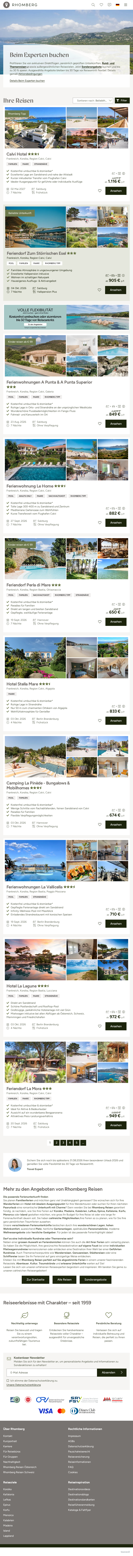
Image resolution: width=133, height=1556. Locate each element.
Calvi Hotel (16, 154)
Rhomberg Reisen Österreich (19, 1467)
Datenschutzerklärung (81, 1446)
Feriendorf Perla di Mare (28, 585)
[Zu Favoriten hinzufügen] (100, 191)
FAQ (70, 1467)
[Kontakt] (109, 5)
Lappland (8, 1535)
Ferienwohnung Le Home (29, 486)
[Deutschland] (118, 5)
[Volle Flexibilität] (66, 317)
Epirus (6, 1504)
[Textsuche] (93, 5)
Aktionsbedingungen (30, 73)
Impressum (74, 1436)
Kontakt (7, 1436)
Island (6, 1530)
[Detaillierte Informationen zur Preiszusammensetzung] (123, 173)
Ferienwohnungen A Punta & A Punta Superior (49, 382)
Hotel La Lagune (21, 986)
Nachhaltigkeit (57, 496)
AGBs (71, 1441)
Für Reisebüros (11, 1451)
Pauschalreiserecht (79, 1451)
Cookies (73, 1472)
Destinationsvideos (79, 1489)
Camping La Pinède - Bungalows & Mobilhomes (38, 785)
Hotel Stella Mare (22, 684)
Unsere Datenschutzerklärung (23, 1384)
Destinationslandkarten (81, 1499)
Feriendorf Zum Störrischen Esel (36, 253)
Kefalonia (8, 1494)
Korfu (6, 1509)
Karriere (7, 1446)
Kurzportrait (10, 1441)
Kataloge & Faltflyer (79, 1509)
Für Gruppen (10, 1456)
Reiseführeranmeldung (81, 1504)
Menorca (8, 1515)
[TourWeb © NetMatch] (125, 1552)
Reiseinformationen (79, 1461)
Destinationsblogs (78, 1494)
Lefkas (7, 1499)
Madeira (7, 1525)
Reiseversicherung (78, 1456)
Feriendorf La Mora (24, 1088)
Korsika (7, 1489)
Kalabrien (8, 1520)
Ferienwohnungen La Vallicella (34, 887)
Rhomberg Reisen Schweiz (18, 1472)
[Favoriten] (101, 5)
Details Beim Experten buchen (27, 80)
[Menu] (126, 5)
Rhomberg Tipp (52, 263)
